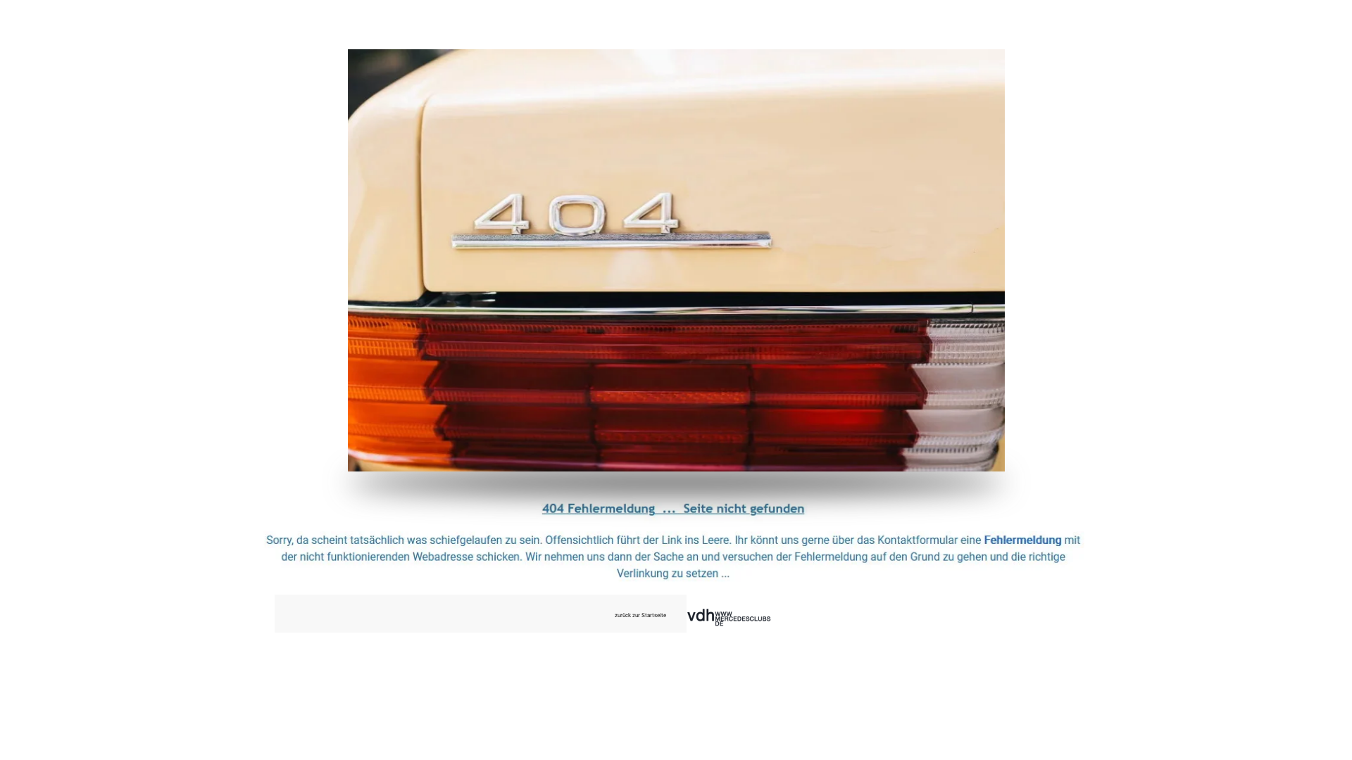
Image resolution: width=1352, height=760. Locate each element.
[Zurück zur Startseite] (676, 260)
